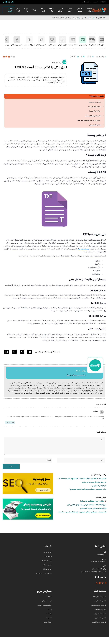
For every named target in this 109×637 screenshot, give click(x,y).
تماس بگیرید (10, 9)
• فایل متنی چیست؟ (95, 102)
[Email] (14, 352)
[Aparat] (12, 2)
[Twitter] (3, 2)
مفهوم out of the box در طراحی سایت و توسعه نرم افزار (86, 505)
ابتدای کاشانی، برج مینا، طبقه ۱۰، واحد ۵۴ (93, 571)
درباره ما (26, 9)
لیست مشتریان (47, 601)
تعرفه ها (51, 9)
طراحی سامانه (47, 565)
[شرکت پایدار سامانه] (99, 10)
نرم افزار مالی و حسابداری (44, 573)
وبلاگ (34, 10)
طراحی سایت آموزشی (100, 614)
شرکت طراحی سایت (100, 18)
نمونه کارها (43, 9)
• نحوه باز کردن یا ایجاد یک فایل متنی (89, 120)
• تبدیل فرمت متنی (95, 125)
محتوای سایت (72, 45)
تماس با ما (18, 9)
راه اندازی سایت (102, 45)
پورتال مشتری (47, 622)
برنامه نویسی (83, 18)
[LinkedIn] (6, 2)
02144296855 (102, 2)
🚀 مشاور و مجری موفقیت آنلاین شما (93, 501)
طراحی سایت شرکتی (100, 601)
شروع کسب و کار (30, 45)
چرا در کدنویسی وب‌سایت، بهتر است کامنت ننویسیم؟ (87, 489)
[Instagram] (9, 2)
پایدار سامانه (56, 62)
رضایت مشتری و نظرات (44, 605)
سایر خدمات (60, 9)
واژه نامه (49, 614)
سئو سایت (69, 9)
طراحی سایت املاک (100, 609)
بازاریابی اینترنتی (41, 45)
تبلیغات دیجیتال (46, 561)
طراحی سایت (79, 9)
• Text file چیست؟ (95, 111)
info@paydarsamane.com (89, 2)
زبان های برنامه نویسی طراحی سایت (94, 482)
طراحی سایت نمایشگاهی (98, 605)
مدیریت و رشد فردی (17, 45)
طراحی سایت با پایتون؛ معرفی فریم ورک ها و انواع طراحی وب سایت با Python (82, 478)
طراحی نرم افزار (47, 569)
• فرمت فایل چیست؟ (94, 106)
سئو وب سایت (47, 556)
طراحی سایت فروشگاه (99, 597)
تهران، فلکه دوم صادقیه (99, 569)
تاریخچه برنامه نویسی (99, 485)
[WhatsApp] (22, 352)
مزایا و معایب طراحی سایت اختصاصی (93, 508)
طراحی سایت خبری (100, 618)
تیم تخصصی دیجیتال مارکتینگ (76, 375)
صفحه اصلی (89, 9)
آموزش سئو (92, 45)
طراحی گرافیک (52, 45)
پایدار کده (6, 45)
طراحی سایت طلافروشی (99, 622)
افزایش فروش (62, 45)
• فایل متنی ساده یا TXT (93, 116)
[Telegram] (29, 352)
